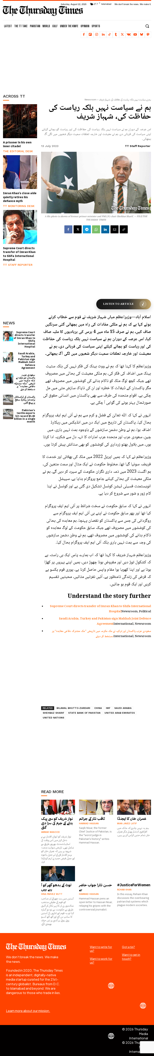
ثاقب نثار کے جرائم (92, 818)
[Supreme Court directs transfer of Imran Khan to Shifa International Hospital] (20, 227)
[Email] (114, 229)
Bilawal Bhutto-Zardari (73, 708)
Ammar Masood (50, 832)
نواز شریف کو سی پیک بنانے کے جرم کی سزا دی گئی (57, 823)
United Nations (53, 717)
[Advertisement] (23, 63)
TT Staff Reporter (17, 264)
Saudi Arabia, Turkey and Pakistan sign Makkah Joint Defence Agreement (26, 361)
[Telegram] (87, 229)
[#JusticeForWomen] (134, 873)
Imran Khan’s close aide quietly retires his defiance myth (19, 197)
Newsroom (90, 99)
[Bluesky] (141, 34)
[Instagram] (96, 34)
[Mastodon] (148, 34)
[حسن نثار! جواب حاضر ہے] (96, 873)
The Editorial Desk (18, 151)
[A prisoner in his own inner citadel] (20, 121)
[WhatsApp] (96, 229)
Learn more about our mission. (28, 1011)
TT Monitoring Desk (18, 206)
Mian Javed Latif (127, 823)
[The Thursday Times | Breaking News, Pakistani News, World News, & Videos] (43, 10)
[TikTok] (109, 34)
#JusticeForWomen (133, 885)
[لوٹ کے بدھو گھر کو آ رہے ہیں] (58, 873)
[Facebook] (84, 34)
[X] (122, 34)
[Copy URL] (124, 229)
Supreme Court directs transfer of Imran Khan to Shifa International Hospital (19, 254)
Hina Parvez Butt (51, 894)
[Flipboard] (90, 34)
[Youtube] (135, 34)
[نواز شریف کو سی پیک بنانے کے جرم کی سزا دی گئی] (58, 807)
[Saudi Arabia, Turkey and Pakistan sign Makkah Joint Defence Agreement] (8, 357)
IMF (108, 708)
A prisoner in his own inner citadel (17, 144)
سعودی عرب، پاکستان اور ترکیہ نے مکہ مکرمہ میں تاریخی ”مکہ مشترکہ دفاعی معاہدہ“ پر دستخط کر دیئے (24, 382)
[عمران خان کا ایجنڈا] (134, 807)
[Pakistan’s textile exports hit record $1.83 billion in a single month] (8, 414)
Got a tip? (128, 947)
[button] (147, 26)
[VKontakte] (129, 34)
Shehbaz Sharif (53, 712)
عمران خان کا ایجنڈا (131, 818)
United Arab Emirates (119, 712)
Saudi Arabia (123, 708)
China (98, 708)
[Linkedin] (103, 34)
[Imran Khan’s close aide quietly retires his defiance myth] (20, 172)
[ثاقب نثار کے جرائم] (96, 807)
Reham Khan (124, 889)
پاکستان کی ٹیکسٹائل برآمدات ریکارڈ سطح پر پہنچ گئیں (24, 400)
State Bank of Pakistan (84, 712)
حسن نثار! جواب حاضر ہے (95, 887)
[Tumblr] (116, 34)
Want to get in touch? (131, 956)
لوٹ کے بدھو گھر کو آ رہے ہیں (56, 887)
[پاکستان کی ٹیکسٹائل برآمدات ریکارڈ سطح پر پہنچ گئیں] (8, 400)
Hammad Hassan (89, 823)
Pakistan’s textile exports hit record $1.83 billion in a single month (24, 416)
